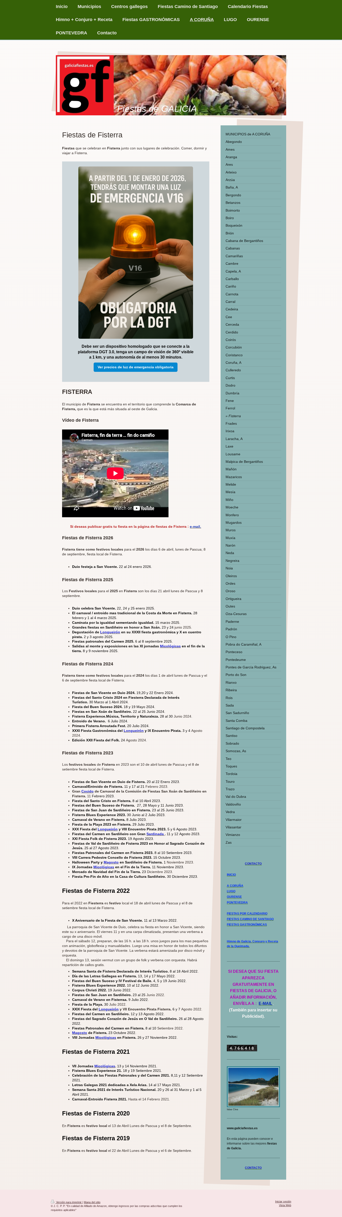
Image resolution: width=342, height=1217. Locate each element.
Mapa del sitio (92, 1202)
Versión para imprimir (68, 1202)
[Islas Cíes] (253, 1086)
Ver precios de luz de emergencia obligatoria (136, 367)
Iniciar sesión (283, 1201)
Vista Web (285, 1205)
